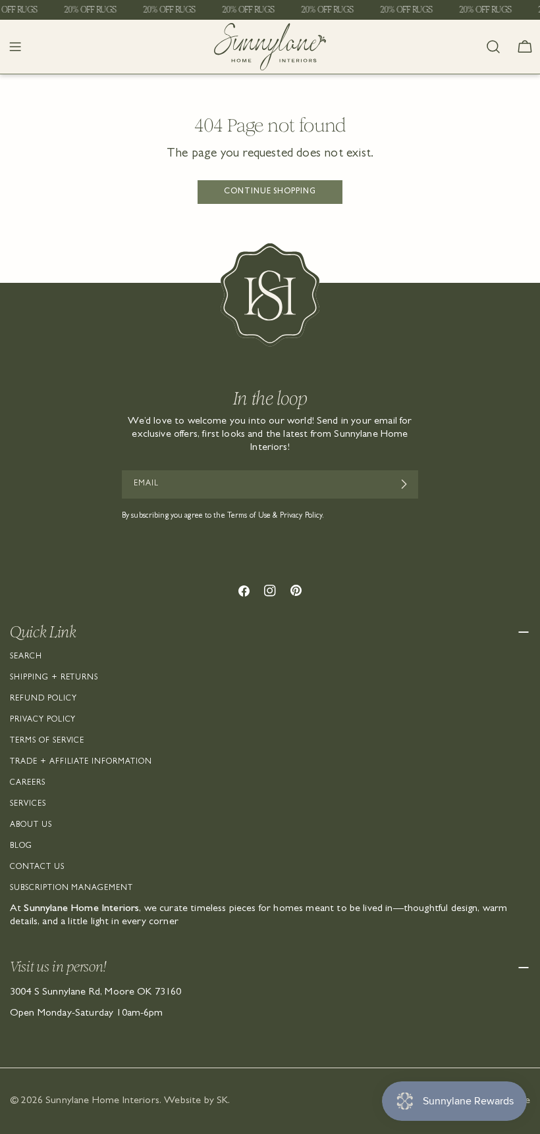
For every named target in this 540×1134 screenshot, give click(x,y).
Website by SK (196, 1101)
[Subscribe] (403, 484)
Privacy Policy (43, 720)
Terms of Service (47, 741)
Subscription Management (71, 889)
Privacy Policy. (302, 516)
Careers (27, 783)
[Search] (493, 47)
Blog (21, 847)
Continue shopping (270, 192)
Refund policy (43, 699)
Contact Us (37, 868)
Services (28, 804)
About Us (31, 825)
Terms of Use (249, 516)
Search (26, 657)
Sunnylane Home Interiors (102, 1101)
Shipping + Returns (54, 678)
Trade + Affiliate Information (81, 762)
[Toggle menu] (15, 47)
